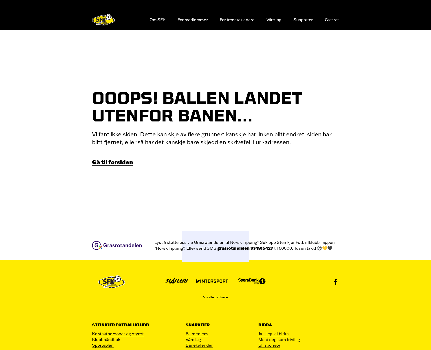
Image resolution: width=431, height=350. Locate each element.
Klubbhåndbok (106, 339)
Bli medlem (197, 333)
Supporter (303, 19)
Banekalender (199, 345)
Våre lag (273, 19)
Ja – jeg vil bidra (273, 333)
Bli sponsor (269, 345)
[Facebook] (336, 282)
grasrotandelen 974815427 (245, 248)
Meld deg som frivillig (279, 339)
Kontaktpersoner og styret (118, 333)
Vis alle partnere (215, 297)
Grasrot (332, 19)
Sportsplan (103, 345)
